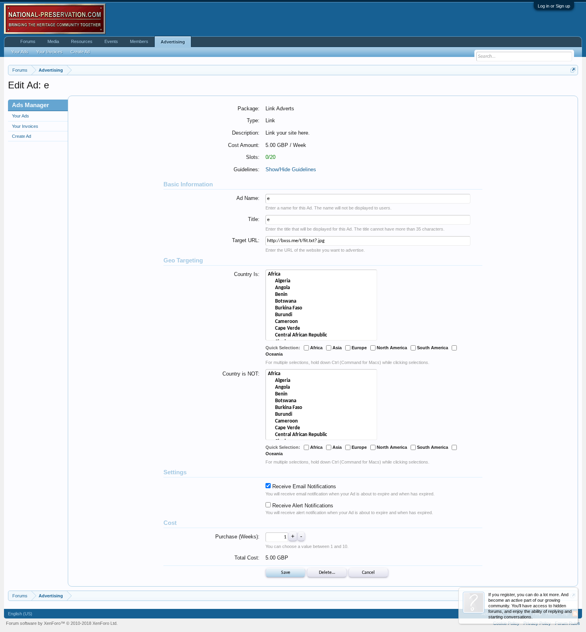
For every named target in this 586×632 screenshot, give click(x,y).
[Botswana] (321, 301)
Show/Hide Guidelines (290, 169)
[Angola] (321, 288)
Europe (358, 347)
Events (111, 41)
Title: (254, 219)
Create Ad (21, 136)
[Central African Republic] (321, 335)
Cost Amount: (244, 145)
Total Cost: (247, 558)
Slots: (253, 157)
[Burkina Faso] (321, 308)
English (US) (20, 613)
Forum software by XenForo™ (62, 623)
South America (432, 347)
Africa (315, 347)
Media (53, 41)
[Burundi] (321, 315)
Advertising (173, 41)
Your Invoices (25, 126)
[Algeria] (321, 281)
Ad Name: (248, 198)
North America (391, 347)
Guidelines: (247, 169)
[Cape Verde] (321, 328)
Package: (249, 109)
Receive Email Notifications (303, 486)
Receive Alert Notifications (302, 506)
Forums (27, 41)
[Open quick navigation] (573, 69)
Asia (336, 347)
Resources (81, 41)
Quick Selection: (282, 347)
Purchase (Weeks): (237, 537)
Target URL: (246, 240)
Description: (246, 133)
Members (139, 41)
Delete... (327, 572)
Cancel (368, 572)
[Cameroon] (321, 322)
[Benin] (321, 295)
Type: (253, 120)
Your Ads (20, 115)
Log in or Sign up (554, 6)
